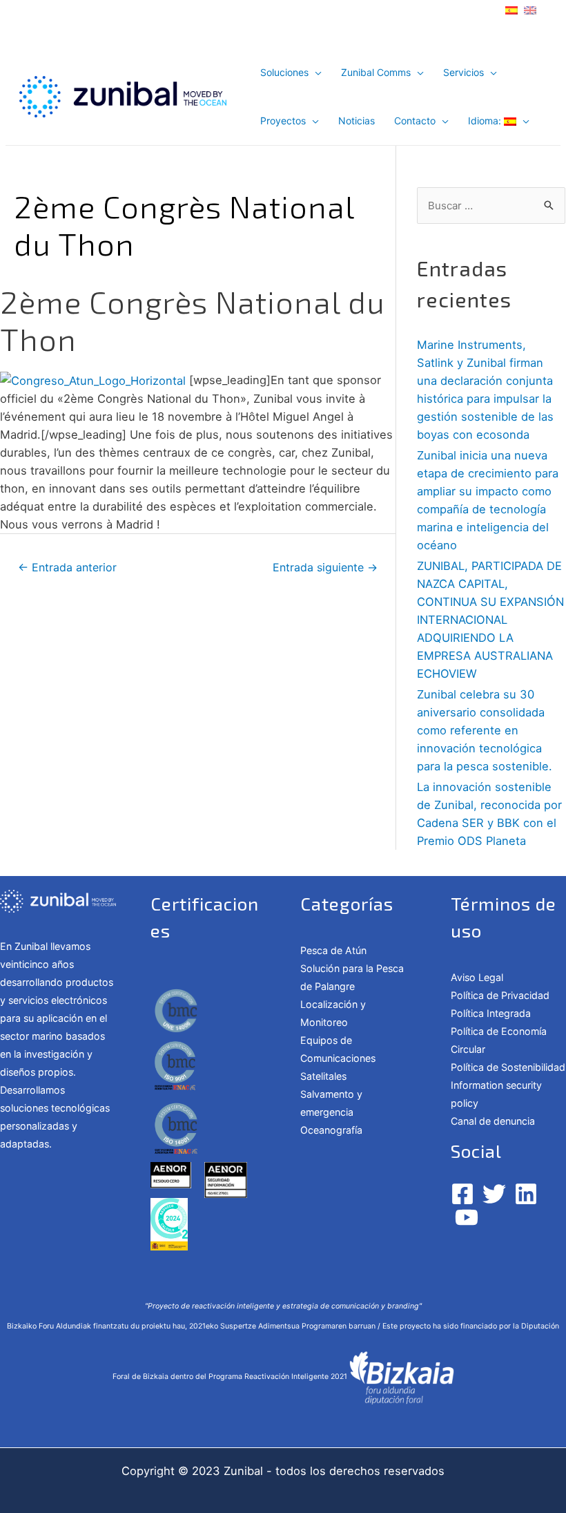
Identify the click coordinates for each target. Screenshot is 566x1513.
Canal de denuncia (493, 1121)
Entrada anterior (67, 567)
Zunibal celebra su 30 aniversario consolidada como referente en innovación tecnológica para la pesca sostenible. (484, 730)
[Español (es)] (511, 9)
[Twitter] (494, 1194)
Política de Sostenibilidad (508, 1067)
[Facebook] (462, 1194)
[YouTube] (466, 1217)
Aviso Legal (477, 977)
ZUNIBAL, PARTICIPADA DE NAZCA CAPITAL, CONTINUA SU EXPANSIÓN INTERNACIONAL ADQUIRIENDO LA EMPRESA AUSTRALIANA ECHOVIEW (490, 620)
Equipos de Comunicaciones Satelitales (337, 1058)
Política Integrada (491, 1013)
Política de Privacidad (500, 995)
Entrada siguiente (325, 567)
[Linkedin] (526, 1194)
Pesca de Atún (333, 950)
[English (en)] (530, 9)
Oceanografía (331, 1130)
